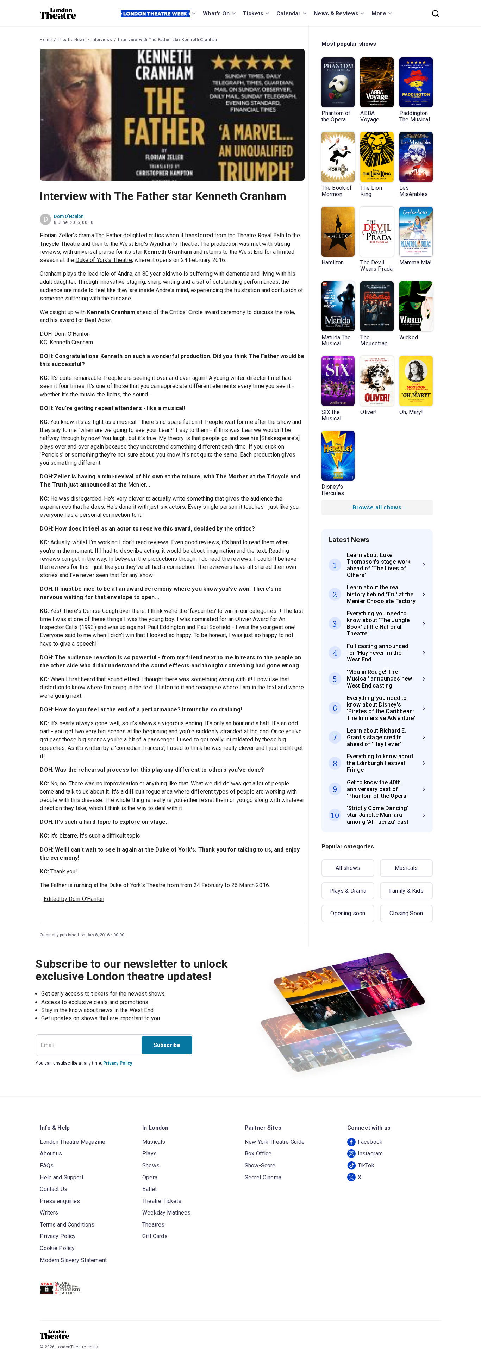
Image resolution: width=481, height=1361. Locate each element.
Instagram (370, 1153)
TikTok (366, 1165)
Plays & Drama (347, 891)
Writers (49, 1212)
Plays (149, 1153)
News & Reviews (336, 13)
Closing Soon (406, 913)
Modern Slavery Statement (73, 1260)
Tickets (253, 13)
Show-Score (260, 1165)
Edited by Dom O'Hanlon (74, 899)
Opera (149, 1177)
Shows (151, 1165)
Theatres (153, 1224)
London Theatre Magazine (72, 1142)
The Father (108, 235)
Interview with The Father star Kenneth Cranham (168, 39)
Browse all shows (376, 507)
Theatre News (72, 39)
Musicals (406, 868)
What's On (216, 13)
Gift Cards (155, 1236)
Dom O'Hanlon (68, 216)
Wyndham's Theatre (173, 243)
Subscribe (167, 1045)
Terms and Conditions (67, 1224)
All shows (348, 868)
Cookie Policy (57, 1248)
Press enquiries (60, 1201)
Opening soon (347, 913)
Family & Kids (406, 891)
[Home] (58, 13)
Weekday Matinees (166, 1212)
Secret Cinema (263, 1177)
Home (46, 39)
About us (51, 1153)
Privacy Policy (117, 1063)
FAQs (47, 1165)
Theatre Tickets (161, 1201)
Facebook (370, 1142)
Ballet (149, 1189)
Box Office (258, 1153)
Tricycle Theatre (60, 243)
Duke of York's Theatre (103, 260)
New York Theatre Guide (275, 1142)
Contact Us (53, 1189)
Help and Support (61, 1177)
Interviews (102, 39)
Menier (137, 484)
